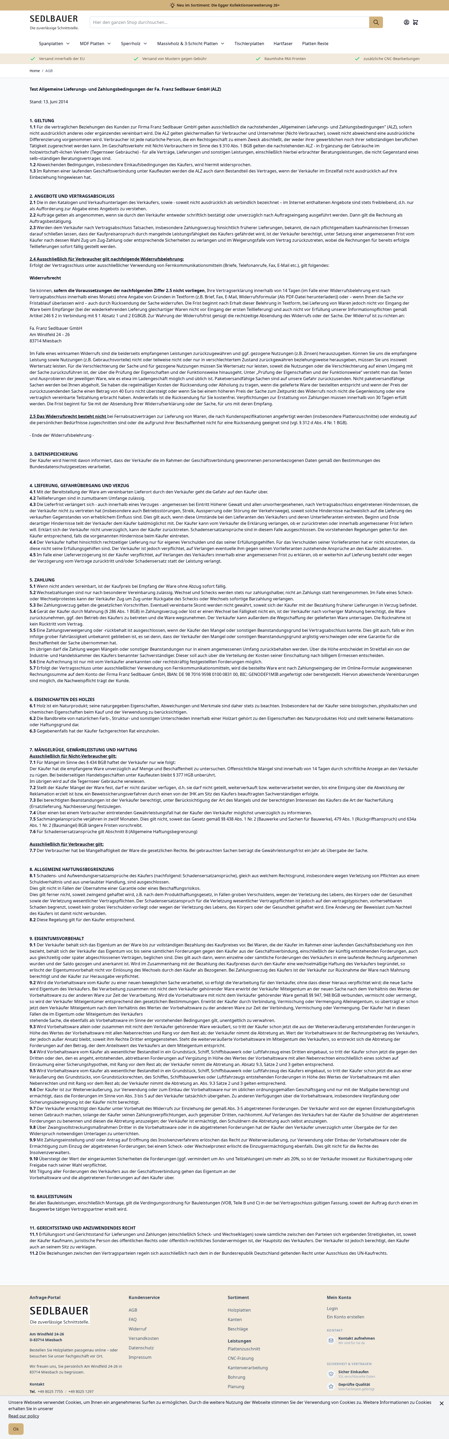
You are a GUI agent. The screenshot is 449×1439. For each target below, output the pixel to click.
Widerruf (138, 1329)
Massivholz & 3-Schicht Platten (187, 43)
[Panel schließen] (441, 1403)
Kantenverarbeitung (248, 1368)
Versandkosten (144, 1338)
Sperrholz (130, 43)
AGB (49, 70)
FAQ (133, 1319)
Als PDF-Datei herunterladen (307, 297)
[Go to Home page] (54, 22)
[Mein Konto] (406, 22)
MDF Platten (92, 43)
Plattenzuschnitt (244, 1349)
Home (35, 70)
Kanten (235, 1319)
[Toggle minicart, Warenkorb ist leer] (415, 22)
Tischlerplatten (249, 43)
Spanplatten (51, 43)
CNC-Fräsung (241, 1358)
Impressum (140, 1357)
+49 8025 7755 (50, 1391)
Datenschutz (141, 1348)
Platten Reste (315, 43)
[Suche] (376, 22)
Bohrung (236, 1377)
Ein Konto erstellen (345, 1317)
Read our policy (23, 1416)
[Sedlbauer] (76, 1315)
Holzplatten (239, 1310)
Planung (236, 1386)
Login (332, 1308)
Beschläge (238, 1329)
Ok (16, 1429)
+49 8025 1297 (81, 1391)
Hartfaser (283, 43)
